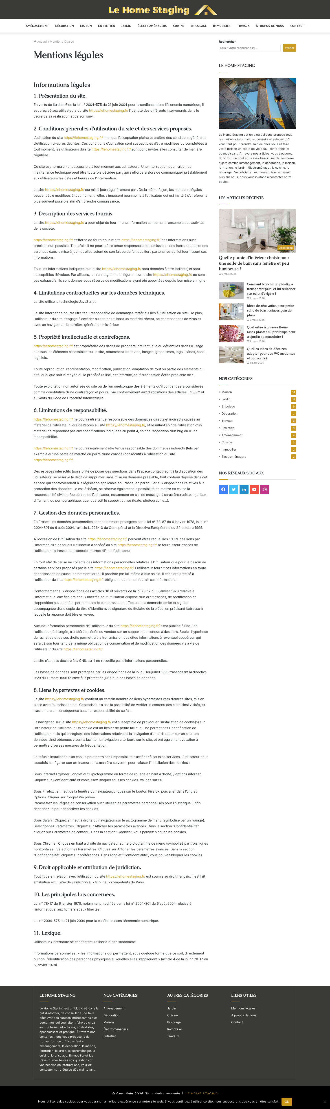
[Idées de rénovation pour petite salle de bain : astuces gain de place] (231, 311)
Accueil (41, 41)
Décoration (64, 26)
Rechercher (227, 41)
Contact (297, 26)
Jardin (126, 26)
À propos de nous (270, 26)
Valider (289, 48)
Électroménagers (152, 26)
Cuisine (179, 26)
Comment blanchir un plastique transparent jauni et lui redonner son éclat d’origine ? (271, 289)
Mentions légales (243, 1008)
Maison (86, 26)
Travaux (243, 26)
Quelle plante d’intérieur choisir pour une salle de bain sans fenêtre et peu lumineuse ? (254, 263)
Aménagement (37, 26)
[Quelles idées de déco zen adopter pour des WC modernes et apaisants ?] (231, 354)
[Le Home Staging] (165, 10)
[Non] (324, 1102)
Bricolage (199, 26)
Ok (287, 1101)
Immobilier (222, 26)
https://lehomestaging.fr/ (108, 110)
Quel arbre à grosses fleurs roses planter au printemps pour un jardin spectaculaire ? (271, 332)
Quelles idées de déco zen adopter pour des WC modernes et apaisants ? (271, 353)
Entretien (106, 26)
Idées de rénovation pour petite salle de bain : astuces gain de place (270, 310)
